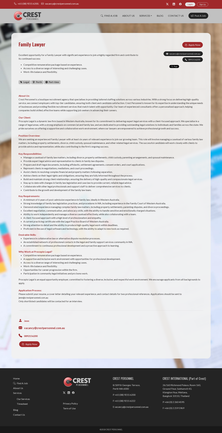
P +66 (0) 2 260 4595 (173, 402)
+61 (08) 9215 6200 (125, 394)
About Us (128, 15)
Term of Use (69, 408)
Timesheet (22, 403)
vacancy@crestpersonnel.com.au (184, 53)
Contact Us (176, 15)
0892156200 (194, 59)
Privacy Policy (70, 403)
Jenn (26, 320)
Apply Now (194, 44)
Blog (160, 15)
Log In (190, 4)
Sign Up (202, 4)
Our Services (23, 398)
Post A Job (200, 15)
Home (16, 378)
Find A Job (110, 15)
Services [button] (144, 15)
